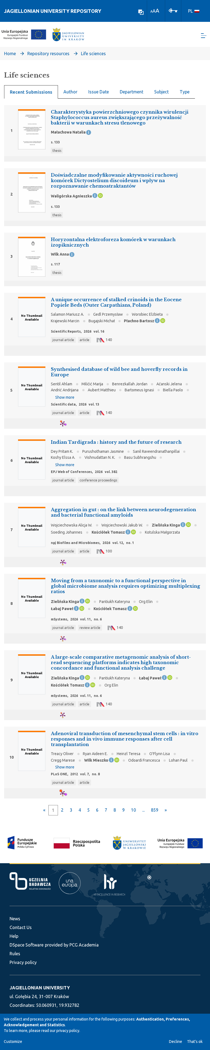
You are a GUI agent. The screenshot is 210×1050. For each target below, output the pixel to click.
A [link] (151, 11)
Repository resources (48, 53)
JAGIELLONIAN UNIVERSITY (40, 987)
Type (184, 91)
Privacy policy (23, 962)
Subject (161, 91)
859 (154, 810)
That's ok (195, 1041)
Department (131, 91)
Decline (175, 1041)
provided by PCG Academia (72, 944)
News (15, 918)
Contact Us (21, 927)
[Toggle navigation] (203, 35)
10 (133, 810)
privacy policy (67, 1030)
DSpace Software (26, 944)
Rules (15, 953)
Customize (13, 1041)
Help (14, 936)
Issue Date (98, 91)
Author (70, 91)
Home (10, 53)
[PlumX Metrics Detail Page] (66, 424)
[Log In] (173, 10)
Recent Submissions (31, 92)
